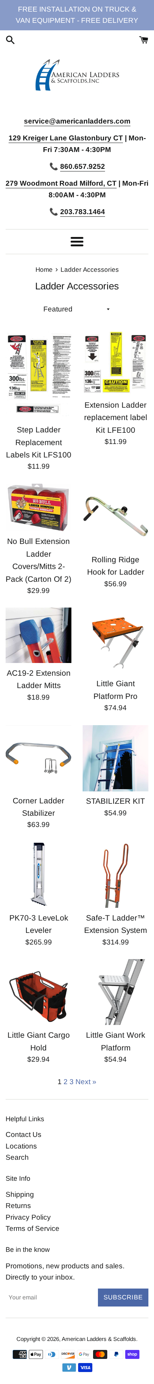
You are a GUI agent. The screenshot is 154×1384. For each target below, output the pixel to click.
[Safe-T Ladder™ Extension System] (115, 875)
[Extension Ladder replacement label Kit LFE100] (115, 362)
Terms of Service (32, 1228)
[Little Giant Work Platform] (115, 992)
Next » (86, 1082)
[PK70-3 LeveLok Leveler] (38, 875)
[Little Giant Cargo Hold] (38, 992)
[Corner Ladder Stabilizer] (38, 758)
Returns (18, 1206)
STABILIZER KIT (115, 801)
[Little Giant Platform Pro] (115, 640)
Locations (21, 1146)
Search (17, 1157)
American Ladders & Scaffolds (99, 1339)
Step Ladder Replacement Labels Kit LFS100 (38, 442)
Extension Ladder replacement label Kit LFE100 (115, 417)
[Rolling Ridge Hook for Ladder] (115, 517)
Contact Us (23, 1134)
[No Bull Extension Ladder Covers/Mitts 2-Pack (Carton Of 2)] (38, 507)
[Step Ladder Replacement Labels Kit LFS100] (38, 374)
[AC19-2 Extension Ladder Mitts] (38, 635)
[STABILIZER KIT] (115, 758)
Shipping (20, 1194)
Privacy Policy (28, 1217)
